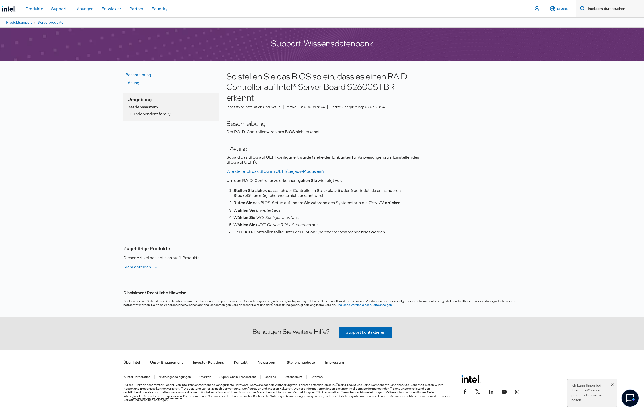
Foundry (159, 8)
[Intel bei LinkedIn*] (491, 391)
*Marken (205, 377)
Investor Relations (208, 362)
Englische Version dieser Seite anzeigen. (364, 305)
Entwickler (111, 8)
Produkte (34, 8)
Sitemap (317, 377)
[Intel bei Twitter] (477, 391)
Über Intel (131, 362)
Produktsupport (19, 22)
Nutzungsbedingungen (175, 377)
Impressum (334, 362)
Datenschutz (293, 377)
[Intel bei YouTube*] (504, 391)
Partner (136, 8)
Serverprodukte (50, 22)
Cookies (270, 377)
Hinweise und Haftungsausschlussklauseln (169, 392)
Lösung (132, 82)
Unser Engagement (166, 362)
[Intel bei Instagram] (517, 391)
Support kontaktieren (365, 332)
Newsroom (267, 362)
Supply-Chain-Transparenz (237, 377)
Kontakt (241, 362)
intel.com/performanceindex (369, 389)
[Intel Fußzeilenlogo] (471, 379)
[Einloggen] (537, 9)
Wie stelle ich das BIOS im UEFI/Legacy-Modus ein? (275, 171)
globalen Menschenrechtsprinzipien (157, 396)
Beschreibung (138, 74)
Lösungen (84, 8)
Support (59, 8)
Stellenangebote (301, 362)
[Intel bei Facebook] (464, 391)
